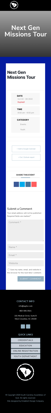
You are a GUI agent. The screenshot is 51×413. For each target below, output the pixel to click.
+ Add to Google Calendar (26, 149)
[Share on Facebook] (16, 184)
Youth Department (25, 356)
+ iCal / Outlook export (26, 157)
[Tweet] (22, 184)
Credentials (25, 340)
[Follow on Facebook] (23, 326)
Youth (22, 129)
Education (25, 345)
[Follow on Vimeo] (28, 326)
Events (23, 124)
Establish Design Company (33, 401)
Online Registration (25, 351)
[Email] (34, 184)
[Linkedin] (28, 184)
